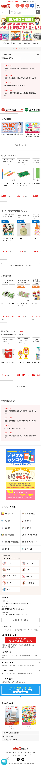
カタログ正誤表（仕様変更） (11, 733)
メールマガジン (7, 679)
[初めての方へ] (27, 5)
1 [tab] (13, 48)
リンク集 (16, 752)
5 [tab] (19, 48)
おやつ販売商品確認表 (9, 740)
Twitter (18, 759)
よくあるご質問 (7, 662)
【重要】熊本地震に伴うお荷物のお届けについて (20, 78)
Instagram (22, 759)
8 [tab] (24, 48)
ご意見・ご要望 (7, 670)
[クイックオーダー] (32, 5)
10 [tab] (27, 48)
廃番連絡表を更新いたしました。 (13, 609)
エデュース (20, 748)
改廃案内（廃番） (7, 736)
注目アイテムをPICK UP (20, 1)
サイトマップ (26, 755)
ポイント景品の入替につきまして (15, 85)
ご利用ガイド (7, 652)
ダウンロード (7, 626)
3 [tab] (16, 48)
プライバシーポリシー (28, 752)
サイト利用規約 (15, 755)
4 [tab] (18, 48)
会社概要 (9, 752)
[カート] (22, 5)
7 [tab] (22, 48)
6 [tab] (21, 48)
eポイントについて (9, 635)
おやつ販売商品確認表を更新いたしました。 (17, 603)
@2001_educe (20, 692)
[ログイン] (17, 5)
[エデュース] (5, 6)
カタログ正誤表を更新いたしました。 (14, 614)
